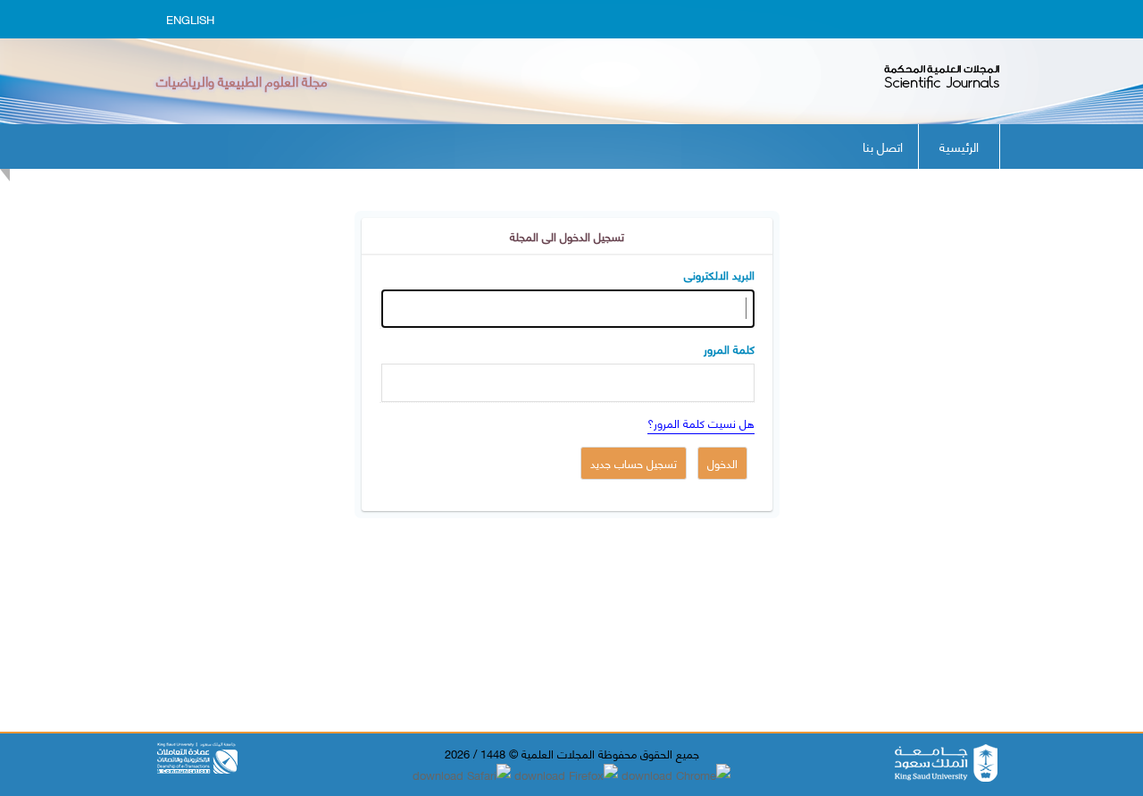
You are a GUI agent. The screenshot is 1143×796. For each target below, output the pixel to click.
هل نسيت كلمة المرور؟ (701, 422)
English (190, 18)
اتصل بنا (883, 146)
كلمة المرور (729, 348)
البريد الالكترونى (719, 274)
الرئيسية (959, 146)
